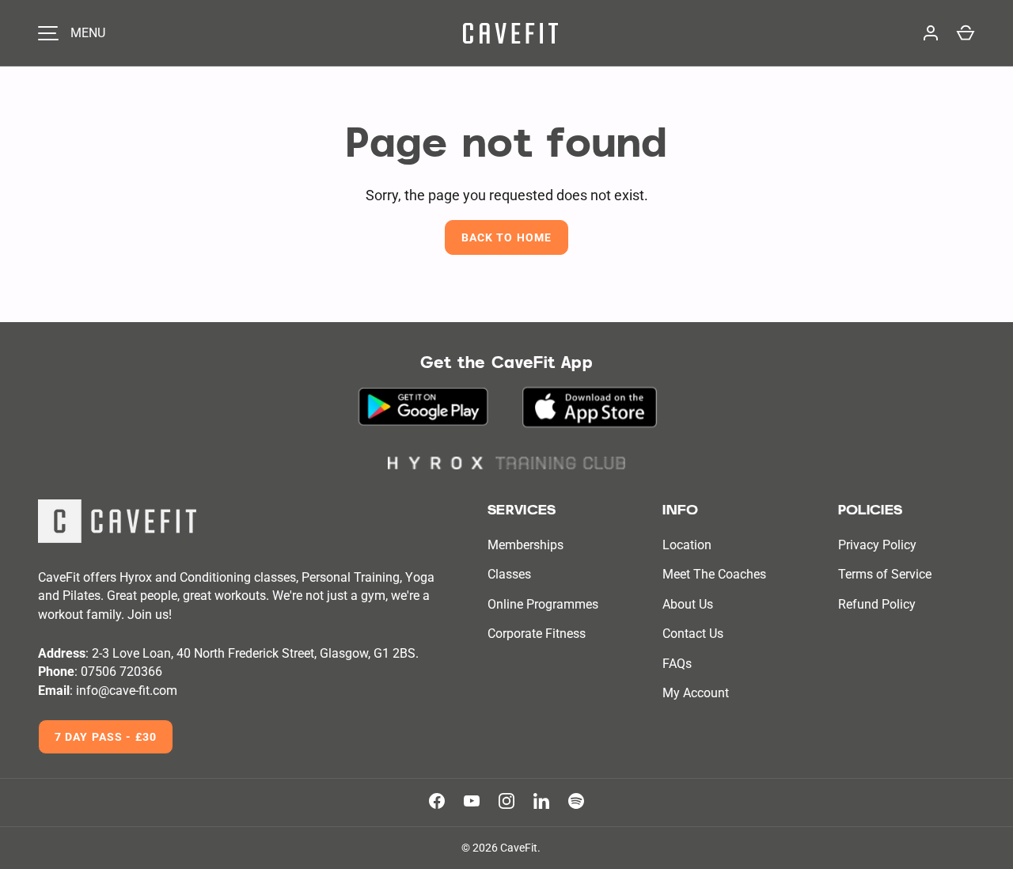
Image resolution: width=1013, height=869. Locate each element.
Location (686, 544)
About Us (687, 604)
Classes (509, 574)
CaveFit (518, 847)
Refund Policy (877, 604)
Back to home (506, 237)
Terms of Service (884, 574)
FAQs (677, 663)
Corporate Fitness (537, 633)
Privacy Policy (877, 544)
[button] (965, 33)
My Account (695, 692)
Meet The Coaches (714, 574)
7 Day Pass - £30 (106, 736)
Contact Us (692, 633)
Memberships (525, 544)
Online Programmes (543, 604)
